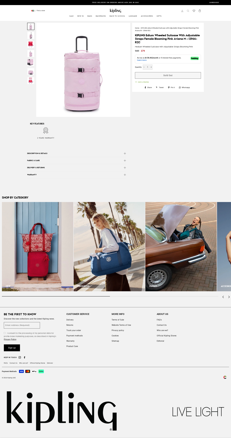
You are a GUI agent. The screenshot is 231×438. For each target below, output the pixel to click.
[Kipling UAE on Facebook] (24, 357)
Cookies (115, 336)
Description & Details (37, 153)
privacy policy (10, 339)
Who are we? (162, 330)
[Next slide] (229, 296)
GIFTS (159, 16)
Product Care (72, 346)
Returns (69, 325)
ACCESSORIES (147, 16)
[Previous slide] (223, 296)
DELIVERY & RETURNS (36, 168)
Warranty (70, 341)
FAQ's (159, 320)
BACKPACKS (101, 16)
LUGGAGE (133, 16)
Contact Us (162, 325)
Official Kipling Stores (166, 336)
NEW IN (80, 16)
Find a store (41, 10)
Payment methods (74, 336)
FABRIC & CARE (33, 160)
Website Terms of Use (121, 325)
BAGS (89, 16)
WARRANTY (32, 175)
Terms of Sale (118, 320)
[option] (115, 2)
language (214, 2)
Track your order (73, 330)
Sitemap (115, 341)
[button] (142, 82)
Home (137, 28)
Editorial (160, 341)
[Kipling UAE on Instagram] (20, 357)
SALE (71, 16)
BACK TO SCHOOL (117, 16)
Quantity (138, 67)
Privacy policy (118, 330)
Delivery (70, 320)
